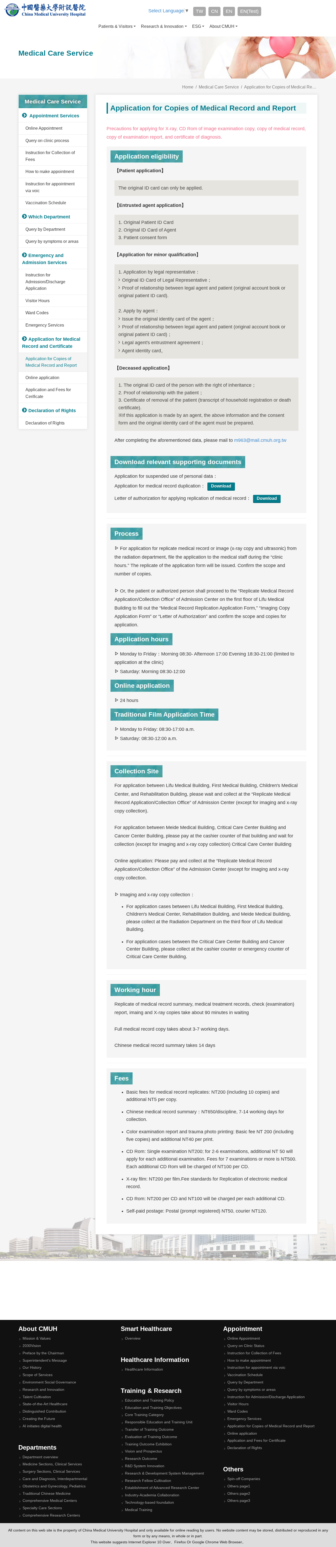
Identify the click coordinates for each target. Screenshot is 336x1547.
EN (229, 11)
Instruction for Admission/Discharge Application (45, 282)
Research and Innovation (43, 1390)
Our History (32, 1368)
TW (199, 11)
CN (214, 11)
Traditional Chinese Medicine (47, 1494)
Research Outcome (141, 1459)
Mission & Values (37, 1338)
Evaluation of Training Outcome (151, 1437)
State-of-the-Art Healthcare (45, 1404)
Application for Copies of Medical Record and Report (51, 362)
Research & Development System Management (164, 1473)
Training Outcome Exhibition (148, 1444)
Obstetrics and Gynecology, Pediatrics (54, 1486)
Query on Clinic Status (245, 1346)
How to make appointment (49, 171)
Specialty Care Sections (42, 1508)
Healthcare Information (144, 1369)
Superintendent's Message (45, 1360)
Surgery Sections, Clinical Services (51, 1471)
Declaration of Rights (45, 423)
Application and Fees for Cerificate (48, 393)
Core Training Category (144, 1415)
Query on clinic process (47, 140)
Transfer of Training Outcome (149, 1429)
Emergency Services (44, 325)
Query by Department (45, 229)
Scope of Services (37, 1375)
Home (187, 87)
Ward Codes (37, 313)
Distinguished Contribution (44, 1411)
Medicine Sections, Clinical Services (52, 1464)
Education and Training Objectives (153, 1408)
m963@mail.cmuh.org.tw (260, 440)
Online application (42, 377)
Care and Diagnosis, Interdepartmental (55, 1479)
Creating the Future (39, 1419)
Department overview (40, 1457)
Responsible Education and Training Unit (158, 1422)
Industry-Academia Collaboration (152, 1495)
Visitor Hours (37, 300)
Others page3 (238, 1501)
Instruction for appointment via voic (50, 187)
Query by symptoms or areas (51, 241)
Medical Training (138, 1510)
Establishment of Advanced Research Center (162, 1488)
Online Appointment (43, 128)
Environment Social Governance (49, 1382)
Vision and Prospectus (143, 1451)
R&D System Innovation (144, 1466)
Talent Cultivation (37, 1397)
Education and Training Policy (149, 1400)
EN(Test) (249, 11)
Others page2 (238, 1494)
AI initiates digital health (42, 1426)
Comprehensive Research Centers (51, 1515)
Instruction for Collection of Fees (50, 156)
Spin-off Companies (243, 1479)
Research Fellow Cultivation (148, 1481)
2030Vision (32, 1346)
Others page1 (238, 1486)
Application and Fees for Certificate (256, 1441)
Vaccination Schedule (45, 203)
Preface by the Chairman (43, 1353)
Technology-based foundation (149, 1502)
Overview (132, 1338)
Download (221, 486)
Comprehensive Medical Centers (50, 1501)
